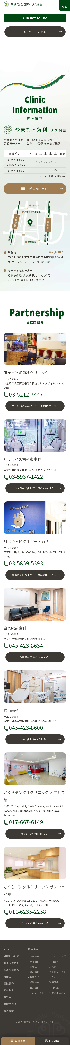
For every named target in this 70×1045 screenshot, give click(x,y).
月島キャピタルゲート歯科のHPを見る (34, 575)
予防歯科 (34, 961)
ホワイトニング (57, 956)
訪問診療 (54, 982)
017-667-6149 (26, 822)
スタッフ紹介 (11, 963)
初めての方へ (11, 970)
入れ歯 (52, 966)
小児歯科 (54, 961)
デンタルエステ (57, 992)
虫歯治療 (34, 956)
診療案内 (33, 949)
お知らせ (9, 997)
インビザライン (57, 971)
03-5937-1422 (26, 477)
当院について (11, 956)
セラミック (55, 977)
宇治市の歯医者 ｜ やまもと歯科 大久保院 (35, 1021)
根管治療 (34, 982)
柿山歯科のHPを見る (34, 739)
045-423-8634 (26, 645)
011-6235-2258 (27, 912)
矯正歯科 (34, 971)
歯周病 (33, 966)
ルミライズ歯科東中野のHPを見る (34, 488)
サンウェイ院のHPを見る (34, 923)
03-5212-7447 (26, 394)
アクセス (9, 990)
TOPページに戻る (34, 32)
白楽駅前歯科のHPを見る (34, 657)
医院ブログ (10, 1004)
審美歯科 (34, 987)
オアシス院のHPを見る (34, 833)
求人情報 (9, 1010)
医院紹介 (9, 983)
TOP (7, 949)
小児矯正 (54, 987)
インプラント (37, 992)
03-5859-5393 (26, 563)
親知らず (34, 977)
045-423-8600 (26, 728)
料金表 (7, 976)
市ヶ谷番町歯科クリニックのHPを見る (34, 406)
